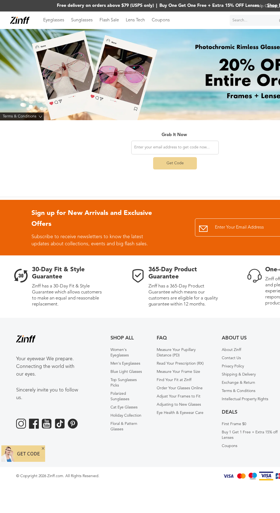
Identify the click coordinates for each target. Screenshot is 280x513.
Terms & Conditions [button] (23, 116)
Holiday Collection (125, 415)
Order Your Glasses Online (180, 388)
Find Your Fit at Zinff (174, 380)
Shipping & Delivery (239, 374)
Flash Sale (109, 20)
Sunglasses (82, 20)
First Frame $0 (234, 424)
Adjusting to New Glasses (179, 405)
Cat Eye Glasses (124, 407)
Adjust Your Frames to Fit (178, 396)
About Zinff (231, 350)
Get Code (175, 163)
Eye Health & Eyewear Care (180, 413)
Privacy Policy (233, 366)
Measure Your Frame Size (178, 372)
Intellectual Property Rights (245, 399)
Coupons (161, 20)
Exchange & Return (238, 383)
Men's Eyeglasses (125, 363)
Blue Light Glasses (126, 372)
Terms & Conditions (238, 391)
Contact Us (231, 358)
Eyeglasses (53, 20)
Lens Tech (135, 20)
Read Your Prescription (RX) (180, 363)
